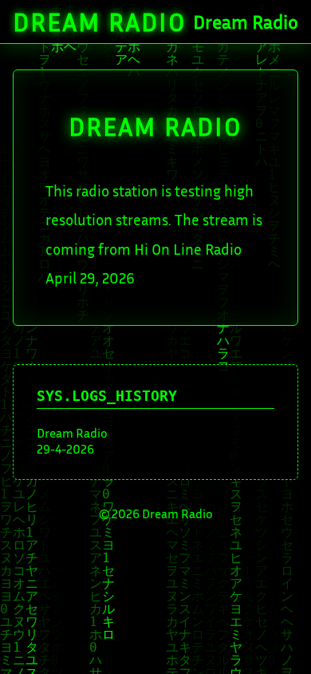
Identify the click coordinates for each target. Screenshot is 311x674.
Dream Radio (100, 21)
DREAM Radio (155, 126)
